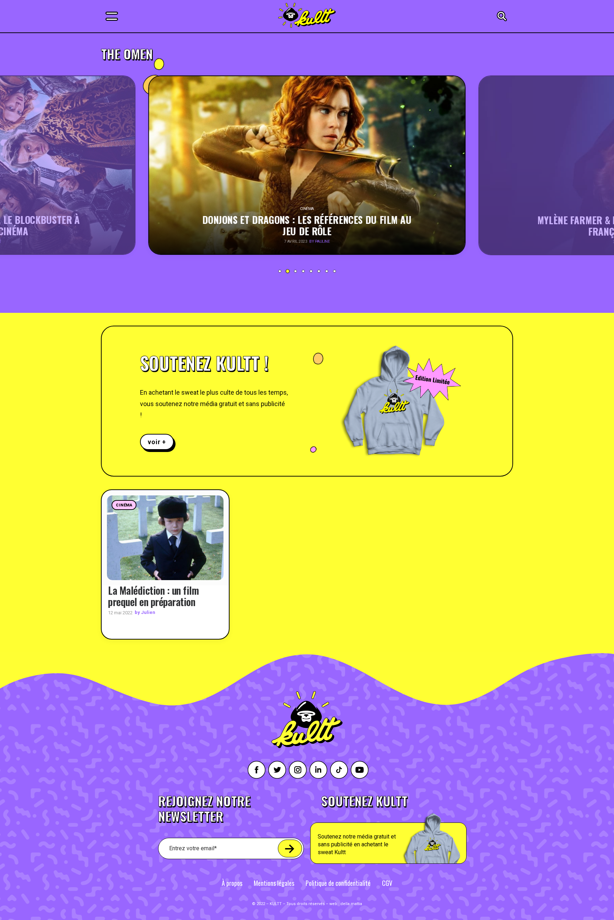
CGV (387, 883)
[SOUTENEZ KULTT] (408, 829)
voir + (157, 442)
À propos (232, 883)
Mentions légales (274, 883)
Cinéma (124, 505)
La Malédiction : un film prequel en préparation (153, 596)
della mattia (351, 903)
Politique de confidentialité (338, 883)
